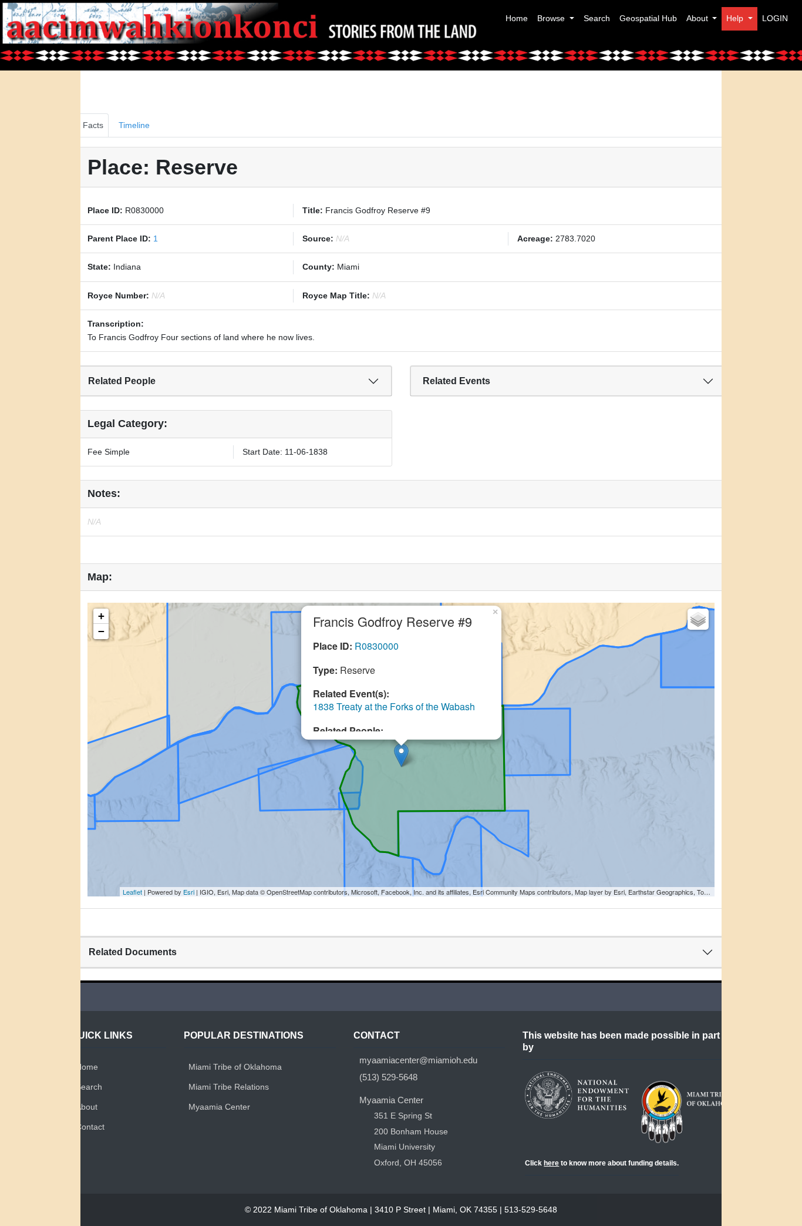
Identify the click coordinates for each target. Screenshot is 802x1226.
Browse (552, 18)
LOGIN (775, 18)
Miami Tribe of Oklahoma (235, 1067)
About (698, 18)
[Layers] (698, 619)
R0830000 (377, 646)
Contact (90, 1126)
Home (517, 18)
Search (597, 18)
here (551, 1163)
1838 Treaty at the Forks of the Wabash (394, 706)
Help (736, 18)
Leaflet (132, 891)
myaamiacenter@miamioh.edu (418, 1060)
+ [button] (101, 616)
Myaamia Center (219, 1106)
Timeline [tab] (134, 125)
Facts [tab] (93, 125)
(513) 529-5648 (388, 1077)
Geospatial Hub (648, 18)
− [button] (101, 631)
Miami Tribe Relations (228, 1086)
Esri (188, 891)
